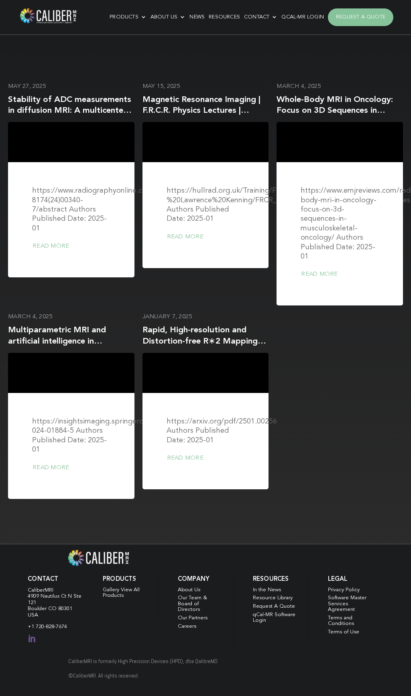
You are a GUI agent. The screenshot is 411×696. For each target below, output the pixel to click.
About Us (164, 17)
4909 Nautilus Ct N (50, 596)
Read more (51, 246)
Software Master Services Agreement (347, 603)
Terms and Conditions (341, 620)
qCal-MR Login (302, 17)
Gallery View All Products (121, 592)
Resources (224, 17)
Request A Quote (360, 17)
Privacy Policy (344, 589)
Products (124, 17)
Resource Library (273, 597)
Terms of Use (343, 632)
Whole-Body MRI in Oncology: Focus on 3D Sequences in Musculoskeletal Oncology (335, 111)
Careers (187, 626)
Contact (256, 17)
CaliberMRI (40, 590)
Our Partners (193, 618)
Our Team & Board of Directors (192, 603)
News (197, 17)
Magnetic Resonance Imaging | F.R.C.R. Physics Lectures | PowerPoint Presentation (201, 111)
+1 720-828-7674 (47, 626)
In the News (267, 589)
